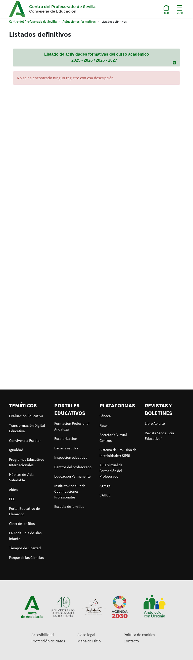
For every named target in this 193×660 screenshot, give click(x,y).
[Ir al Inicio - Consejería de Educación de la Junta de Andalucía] (166, 9)
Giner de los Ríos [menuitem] (22, 523)
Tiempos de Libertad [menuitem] (25, 548)
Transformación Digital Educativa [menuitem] (27, 428)
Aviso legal (86, 634)
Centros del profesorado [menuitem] (72, 466)
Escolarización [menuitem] (65, 438)
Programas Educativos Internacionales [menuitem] (26, 462)
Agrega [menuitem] (105, 485)
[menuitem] (28, 405)
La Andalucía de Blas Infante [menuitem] (25, 535)
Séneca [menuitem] (105, 415)
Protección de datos (48, 640)
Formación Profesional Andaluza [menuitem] (71, 426)
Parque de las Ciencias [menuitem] (26, 557)
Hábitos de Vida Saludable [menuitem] (21, 477)
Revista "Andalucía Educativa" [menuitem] (159, 436)
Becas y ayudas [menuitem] (66, 448)
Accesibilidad (42, 634)
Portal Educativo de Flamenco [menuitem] (24, 511)
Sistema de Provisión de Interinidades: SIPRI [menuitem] (118, 452)
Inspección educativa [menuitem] (70, 457)
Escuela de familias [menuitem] (69, 506)
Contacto (131, 640)
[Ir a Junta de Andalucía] (32, 606)
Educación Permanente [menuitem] (72, 476)
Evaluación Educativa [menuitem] (26, 415)
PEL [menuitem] (12, 498)
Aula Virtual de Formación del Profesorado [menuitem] (111, 470)
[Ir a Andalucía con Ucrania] (154, 606)
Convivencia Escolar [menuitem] (25, 440)
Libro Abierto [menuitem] (155, 423)
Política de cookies (139, 634)
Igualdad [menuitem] (16, 449)
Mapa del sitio (89, 640)
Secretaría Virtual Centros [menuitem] (113, 437)
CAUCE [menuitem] (105, 495)
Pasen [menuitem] (104, 425)
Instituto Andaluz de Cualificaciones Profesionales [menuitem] (69, 491)
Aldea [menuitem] (13, 489)
